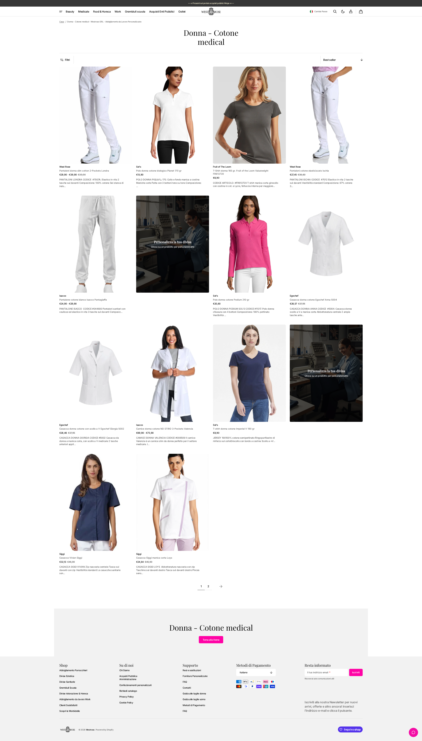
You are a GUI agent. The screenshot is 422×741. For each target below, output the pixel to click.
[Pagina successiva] (221, 586)
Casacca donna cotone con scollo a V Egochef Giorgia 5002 (91, 428)
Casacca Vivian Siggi (70, 557)
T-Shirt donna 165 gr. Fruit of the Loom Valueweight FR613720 (240, 172)
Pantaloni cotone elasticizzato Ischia (309, 170)
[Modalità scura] (343, 11)
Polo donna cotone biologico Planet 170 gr (158, 170)
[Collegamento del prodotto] (95, 127)
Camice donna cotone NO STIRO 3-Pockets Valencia (164, 428)
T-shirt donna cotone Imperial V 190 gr (234, 428)
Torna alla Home (211, 639)
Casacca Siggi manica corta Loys (154, 557)
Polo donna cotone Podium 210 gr (231, 299)
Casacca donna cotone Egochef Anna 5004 (313, 299)
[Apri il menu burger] (60, 11)
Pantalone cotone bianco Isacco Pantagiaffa (83, 299)
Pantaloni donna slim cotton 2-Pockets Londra (84, 170)
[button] (318, 11)
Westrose (90, 729)
